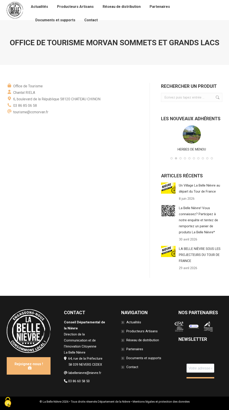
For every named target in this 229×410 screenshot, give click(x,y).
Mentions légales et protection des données (161, 401)
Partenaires (134, 349)
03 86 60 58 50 (79, 381)
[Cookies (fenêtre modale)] (8, 402)
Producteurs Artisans (142, 331)
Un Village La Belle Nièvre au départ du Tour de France (199, 188)
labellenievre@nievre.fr (84, 373)
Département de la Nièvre (114, 401)
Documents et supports (143, 358)
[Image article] (168, 188)
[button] (171, 158)
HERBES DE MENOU (192, 149)
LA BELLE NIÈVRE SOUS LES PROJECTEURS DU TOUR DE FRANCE (200, 255)
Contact (132, 367)
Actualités (133, 322)
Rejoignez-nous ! (29, 364)
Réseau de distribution (142, 340)
